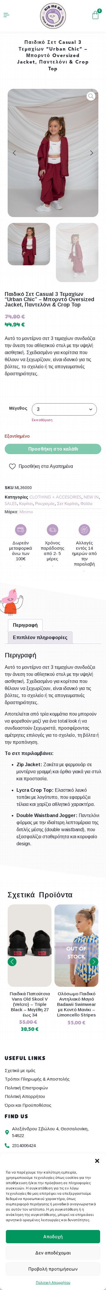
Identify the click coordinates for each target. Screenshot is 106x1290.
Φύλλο (86, 504)
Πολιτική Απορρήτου (53, 1282)
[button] (97, 1161)
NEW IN (91, 497)
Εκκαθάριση (42, 420)
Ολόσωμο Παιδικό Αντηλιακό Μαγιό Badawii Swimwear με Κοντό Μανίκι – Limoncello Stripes (29, 1004)
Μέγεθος (18, 408)
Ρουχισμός (45, 504)
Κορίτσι (26, 504)
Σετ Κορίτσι (67, 504)
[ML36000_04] (53, 153)
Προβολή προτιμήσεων (53, 1269)
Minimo (26, 512)
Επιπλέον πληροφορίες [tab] (40, 637)
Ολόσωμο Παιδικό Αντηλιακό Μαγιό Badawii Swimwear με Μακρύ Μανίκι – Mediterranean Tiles (76, 1004)
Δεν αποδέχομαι (53, 1253)
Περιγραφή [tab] (25, 625)
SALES (11, 504)
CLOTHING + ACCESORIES (55, 497)
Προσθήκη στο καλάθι (53, 448)
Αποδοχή (53, 1236)
